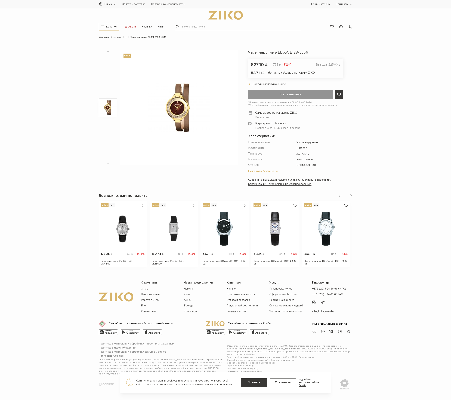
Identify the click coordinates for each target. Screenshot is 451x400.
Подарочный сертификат (242, 306)
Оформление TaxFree (283, 294)
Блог (144, 306)
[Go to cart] (341, 27)
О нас (144, 289)
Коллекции (190, 311)
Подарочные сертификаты (167, 4)
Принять (254, 382)
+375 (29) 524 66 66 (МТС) (329, 289)
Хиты (161, 27)
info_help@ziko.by (323, 311)
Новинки (146, 27)
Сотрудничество (237, 311)
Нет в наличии (290, 94)
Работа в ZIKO (150, 300)
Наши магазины (320, 4)
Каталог (232, 289)
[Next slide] (350, 196)
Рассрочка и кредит (281, 300)
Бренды (188, 306)
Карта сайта (148, 311)
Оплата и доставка (133, 4)
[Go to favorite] (332, 27)
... (126, 37)
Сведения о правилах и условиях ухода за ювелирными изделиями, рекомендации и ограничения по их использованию (289, 182)
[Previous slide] (340, 196)
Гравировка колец (280, 289)
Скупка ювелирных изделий (286, 306)
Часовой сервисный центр (285, 311)
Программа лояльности (241, 294)
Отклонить (283, 382)
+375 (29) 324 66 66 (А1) (327, 294)
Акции (187, 300)
